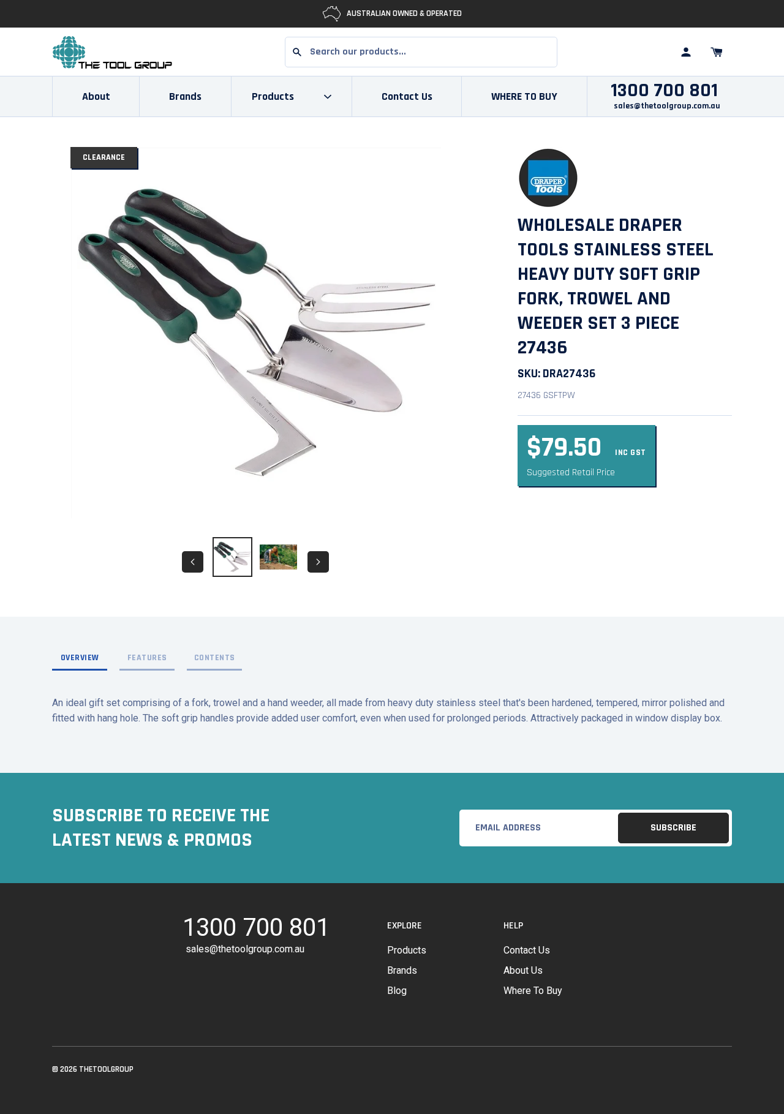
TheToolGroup (106, 1069)
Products (406, 950)
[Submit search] (297, 52)
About (96, 96)
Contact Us (407, 96)
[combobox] (421, 52)
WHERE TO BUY (524, 96)
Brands (185, 96)
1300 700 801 (664, 90)
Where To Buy (532, 990)
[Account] (686, 52)
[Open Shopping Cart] (716, 52)
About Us (523, 970)
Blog (397, 990)
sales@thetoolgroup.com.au (667, 105)
